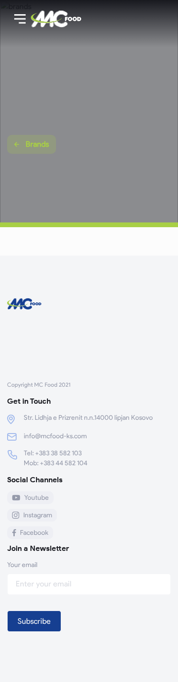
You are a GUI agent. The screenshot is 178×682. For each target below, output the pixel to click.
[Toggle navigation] (20, 19)
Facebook (34, 533)
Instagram (37, 515)
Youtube (36, 498)
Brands (37, 144)
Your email (22, 565)
